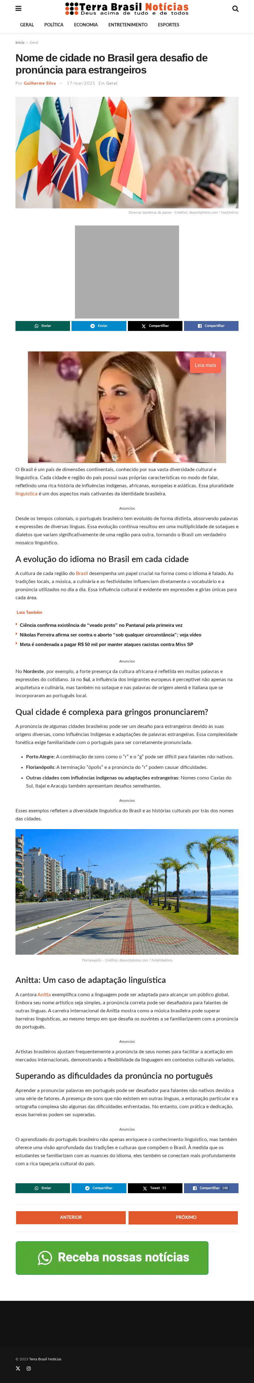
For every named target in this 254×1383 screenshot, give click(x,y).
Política (54, 25)
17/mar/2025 (81, 84)
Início (19, 42)
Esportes (168, 25)
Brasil (82, 573)
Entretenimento (127, 25)
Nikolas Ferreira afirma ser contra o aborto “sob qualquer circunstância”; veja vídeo (110, 634)
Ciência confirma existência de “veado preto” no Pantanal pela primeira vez (101, 625)
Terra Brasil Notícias (45, 1359)
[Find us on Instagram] (29, 1368)
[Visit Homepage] (126, 8)
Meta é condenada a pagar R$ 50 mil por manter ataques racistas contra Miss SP (106, 644)
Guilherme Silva (40, 84)
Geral (27, 25)
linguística (26, 493)
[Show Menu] (18, 8)
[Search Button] (235, 8)
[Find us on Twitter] (17, 1368)
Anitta (44, 994)
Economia (86, 25)
